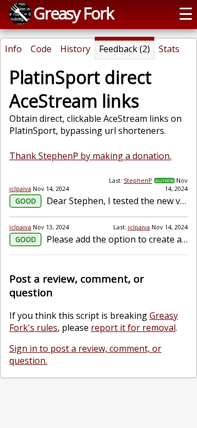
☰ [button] (185, 13)
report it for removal (133, 328)
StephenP (138, 180)
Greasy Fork (73, 13)
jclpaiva (20, 188)
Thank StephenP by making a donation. (90, 156)
